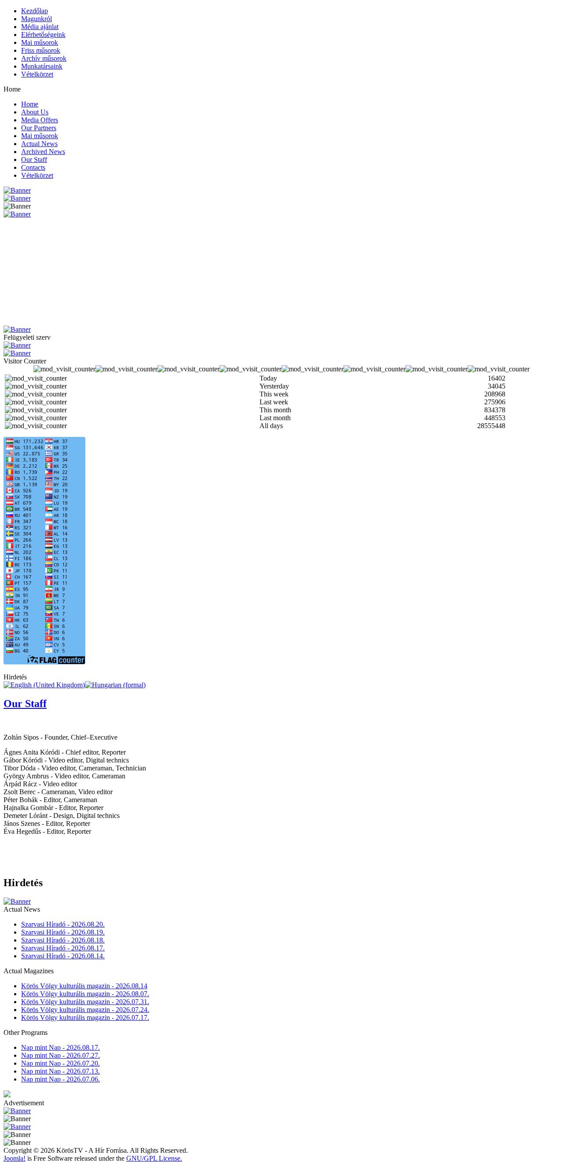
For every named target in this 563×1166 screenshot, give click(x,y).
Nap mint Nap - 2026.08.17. (60, 1047)
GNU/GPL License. (154, 1158)
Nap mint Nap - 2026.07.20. (60, 1063)
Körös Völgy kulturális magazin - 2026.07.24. (85, 1009)
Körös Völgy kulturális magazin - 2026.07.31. (85, 1001)
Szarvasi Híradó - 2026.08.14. (63, 956)
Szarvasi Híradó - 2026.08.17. (63, 948)
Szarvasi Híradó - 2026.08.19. (63, 932)
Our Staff (25, 703)
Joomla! (15, 1158)
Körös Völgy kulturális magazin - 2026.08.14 (84, 986)
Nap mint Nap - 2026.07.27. (60, 1055)
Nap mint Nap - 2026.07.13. (60, 1071)
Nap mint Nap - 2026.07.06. (60, 1079)
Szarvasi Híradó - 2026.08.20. (63, 924)
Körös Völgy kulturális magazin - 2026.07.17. (85, 1017)
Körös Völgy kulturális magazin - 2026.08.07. (85, 993)
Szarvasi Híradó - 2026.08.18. (63, 940)
